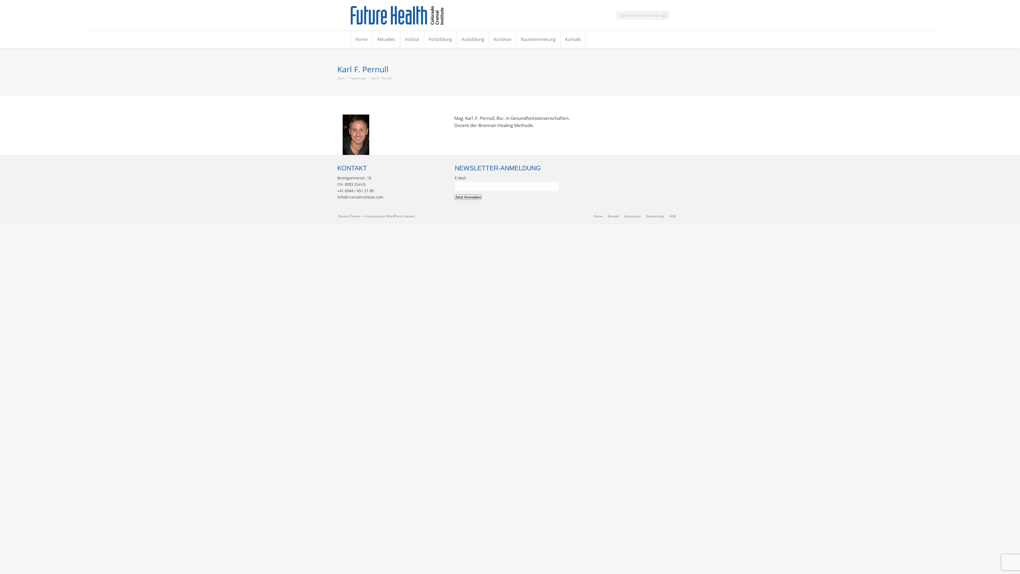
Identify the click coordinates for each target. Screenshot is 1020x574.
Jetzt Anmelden (468, 197)
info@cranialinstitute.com (360, 197)
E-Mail (460, 177)
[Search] (664, 15)
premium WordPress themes (393, 216)
